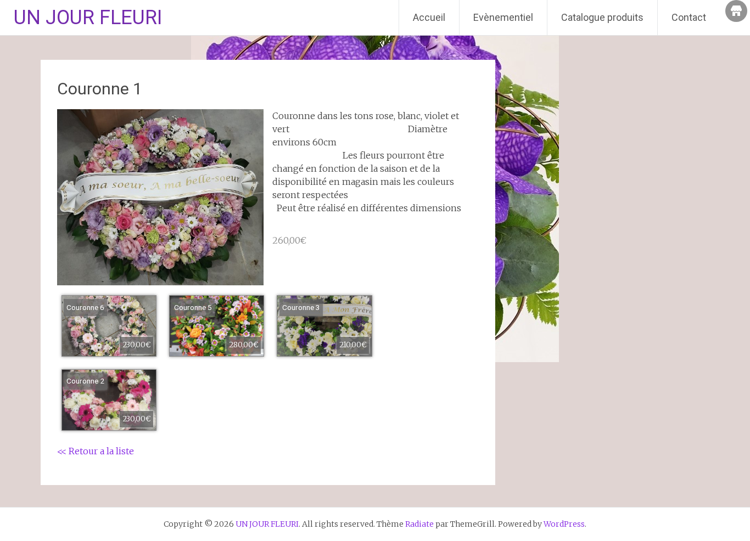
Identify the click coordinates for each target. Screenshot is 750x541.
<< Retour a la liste (95, 451)
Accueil (429, 17)
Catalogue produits (602, 17)
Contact (688, 17)
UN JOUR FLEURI (88, 17)
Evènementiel (503, 17)
